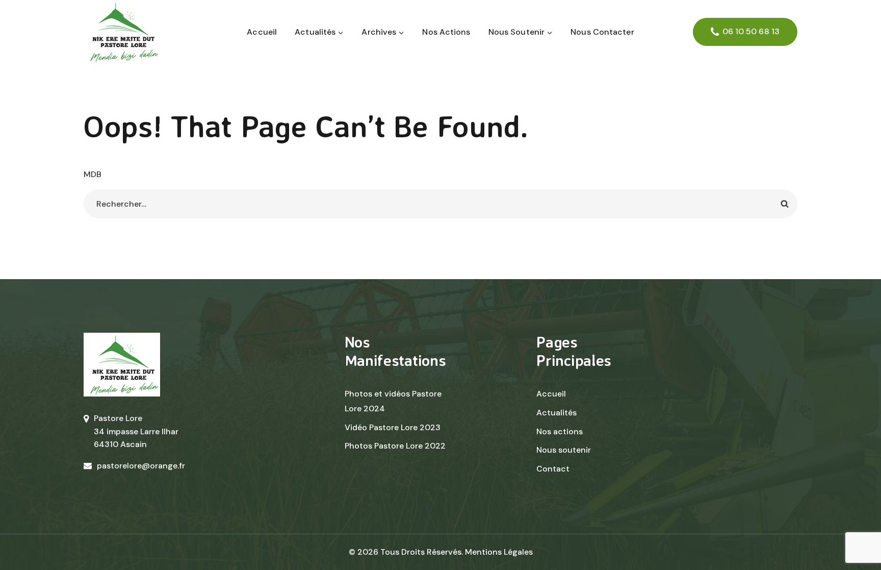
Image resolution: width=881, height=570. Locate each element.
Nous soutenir (563, 449)
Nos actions (446, 32)
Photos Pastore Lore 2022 (395, 445)
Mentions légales (499, 552)
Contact (552, 468)
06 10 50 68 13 (751, 31)
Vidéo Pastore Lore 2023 (392, 427)
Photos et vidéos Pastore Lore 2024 (393, 401)
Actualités (556, 412)
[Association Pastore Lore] (122, 32)
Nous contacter (602, 32)
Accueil (262, 32)
